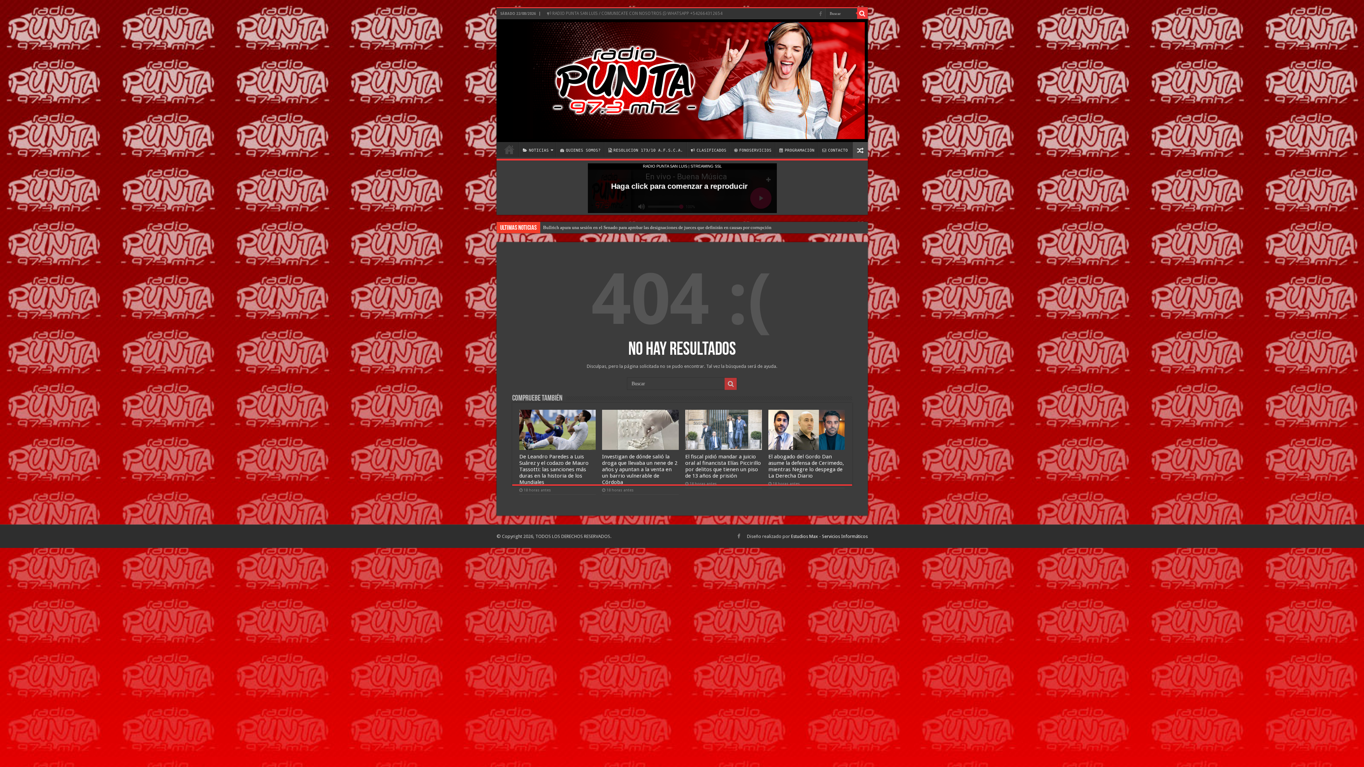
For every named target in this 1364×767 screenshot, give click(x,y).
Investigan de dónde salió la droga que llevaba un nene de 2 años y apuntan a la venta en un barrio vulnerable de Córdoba (639, 469)
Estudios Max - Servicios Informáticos (829, 536)
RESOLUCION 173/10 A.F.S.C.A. (648, 150)
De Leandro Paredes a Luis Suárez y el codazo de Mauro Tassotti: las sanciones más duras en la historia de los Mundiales (554, 469)
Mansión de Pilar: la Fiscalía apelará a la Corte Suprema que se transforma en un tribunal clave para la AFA (645, 227)
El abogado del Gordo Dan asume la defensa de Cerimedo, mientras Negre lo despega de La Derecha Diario (806, 466)
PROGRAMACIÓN (799, 150)
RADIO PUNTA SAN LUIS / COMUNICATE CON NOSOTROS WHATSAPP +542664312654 (636, 13)
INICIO (509, 149)
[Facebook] (820, 14)
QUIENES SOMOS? (583, 150)
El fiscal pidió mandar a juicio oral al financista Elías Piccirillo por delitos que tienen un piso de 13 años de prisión (723, 466)
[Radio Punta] (682, 80)
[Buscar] (862, 13)
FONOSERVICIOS (755, 150)
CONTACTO (838, 150)
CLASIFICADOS (711, 150)
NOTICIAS (539, 150)
